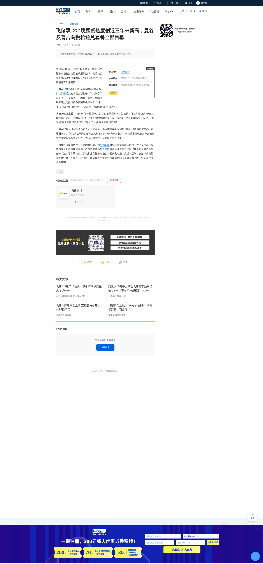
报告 (111, 11)
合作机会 (158, 3)
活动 (123, 11)
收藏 (87, 262)
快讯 (100, 11)
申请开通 (114, 180)
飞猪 (74, 69)
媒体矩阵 (144, 3)
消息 (191, 3)
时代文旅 (105, 144)
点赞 (105, 262)
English (169, 11)
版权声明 (115, 217)
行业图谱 (154, 11)
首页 (77, 11)
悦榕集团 (61, 93)
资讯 (87, 11)
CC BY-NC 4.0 (104, 220)
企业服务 (139, 11)
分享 (123, 262)
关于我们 (175, 3)
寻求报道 (190, 11)
